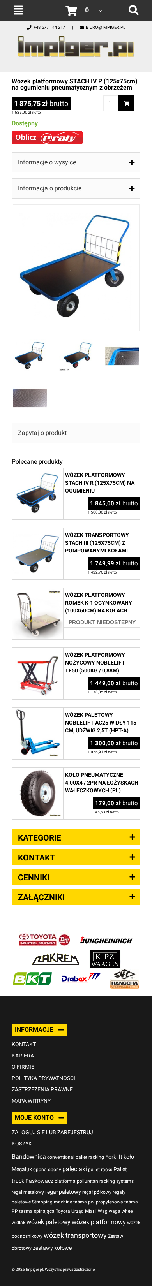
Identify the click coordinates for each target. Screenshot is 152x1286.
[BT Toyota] (44, 934)
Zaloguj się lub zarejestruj (52, 1132)
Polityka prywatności (43, 1078)
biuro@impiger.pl (105, 27)
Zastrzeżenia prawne (42, 1089)
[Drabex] (81, 973)
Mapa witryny (31, 1101)
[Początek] (76, 44)
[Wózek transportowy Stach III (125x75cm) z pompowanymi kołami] (37, 532)
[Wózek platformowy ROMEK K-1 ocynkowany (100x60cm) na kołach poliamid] (37, 592)
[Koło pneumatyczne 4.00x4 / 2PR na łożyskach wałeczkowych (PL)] (37, 771)
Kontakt (24, 1044)
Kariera (23, 1055)
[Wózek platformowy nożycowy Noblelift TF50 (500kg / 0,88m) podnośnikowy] (37, 651)
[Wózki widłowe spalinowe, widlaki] (124, 973)
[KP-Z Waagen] (105, 953)
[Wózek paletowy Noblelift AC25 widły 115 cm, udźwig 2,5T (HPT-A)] (37, 711)
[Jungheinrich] (106, 934)
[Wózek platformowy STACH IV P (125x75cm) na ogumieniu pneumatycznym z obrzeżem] (76, 208)
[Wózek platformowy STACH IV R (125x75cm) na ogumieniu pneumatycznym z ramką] (37, 472)
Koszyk (22, 1143)
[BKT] (32, 973)
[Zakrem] (56, 953)
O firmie (23, 1067)
